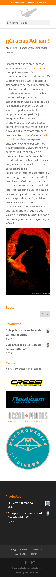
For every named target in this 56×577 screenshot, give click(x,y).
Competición (41, 47)
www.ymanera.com (28, 572)
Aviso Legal (21, 553)
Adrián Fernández (30, 68)
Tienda (23, 549)
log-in (34, 553)
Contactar (36, 549)
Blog (13, 549)
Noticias (10, 52)
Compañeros (26, 47)
